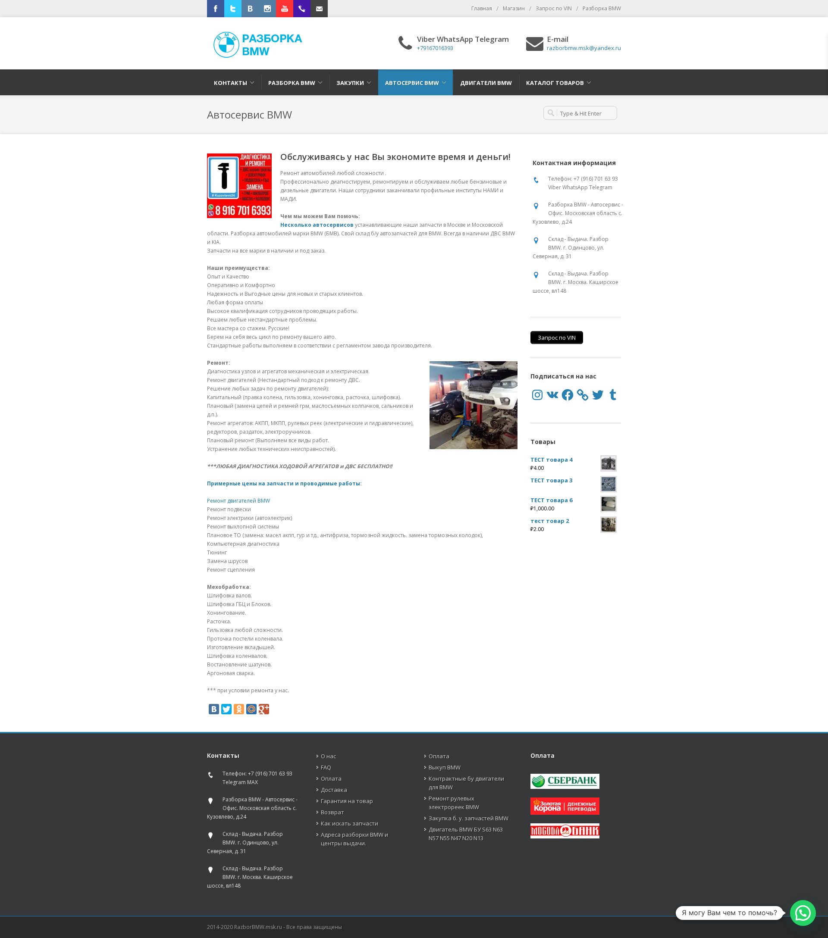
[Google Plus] (264, 709)
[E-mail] (319, 8)
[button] (803, 913)
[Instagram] (267, 8)
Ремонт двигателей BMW (238, 500)
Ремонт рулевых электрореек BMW (454, 802)
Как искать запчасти (349, 823)
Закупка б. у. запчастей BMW (468, 818)
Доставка (334, 790)
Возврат (332, 812)
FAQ (326, 767)
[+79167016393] (301, 8)
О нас (328, 756)
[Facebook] (215, 8)
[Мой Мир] (251, 709)
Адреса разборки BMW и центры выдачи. (354, 839)
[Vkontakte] (250, 8)
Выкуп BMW (445, 767)
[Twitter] (233, 8)
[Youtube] (284, 8)
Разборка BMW (602, 8)
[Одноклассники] (239, 709)
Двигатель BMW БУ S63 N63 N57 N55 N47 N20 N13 (466, 833)
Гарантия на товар (347, 801)
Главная (481, 8)
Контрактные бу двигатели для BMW (466, 783)
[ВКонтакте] (214, 709)
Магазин (514, 8)
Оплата (331, 778)
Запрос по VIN (554, 8)
